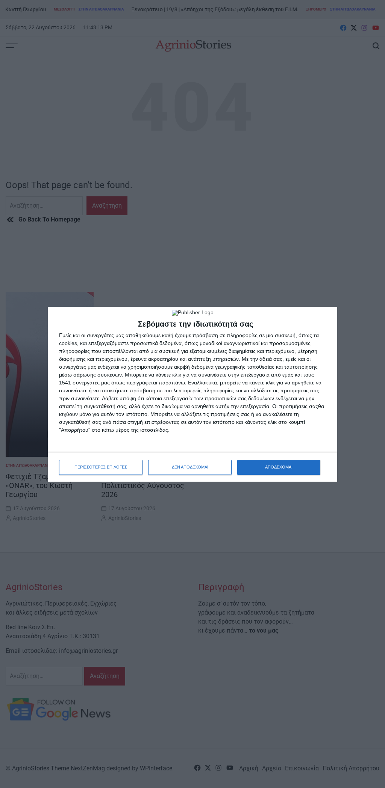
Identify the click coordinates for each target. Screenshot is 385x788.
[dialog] (192, 394)
